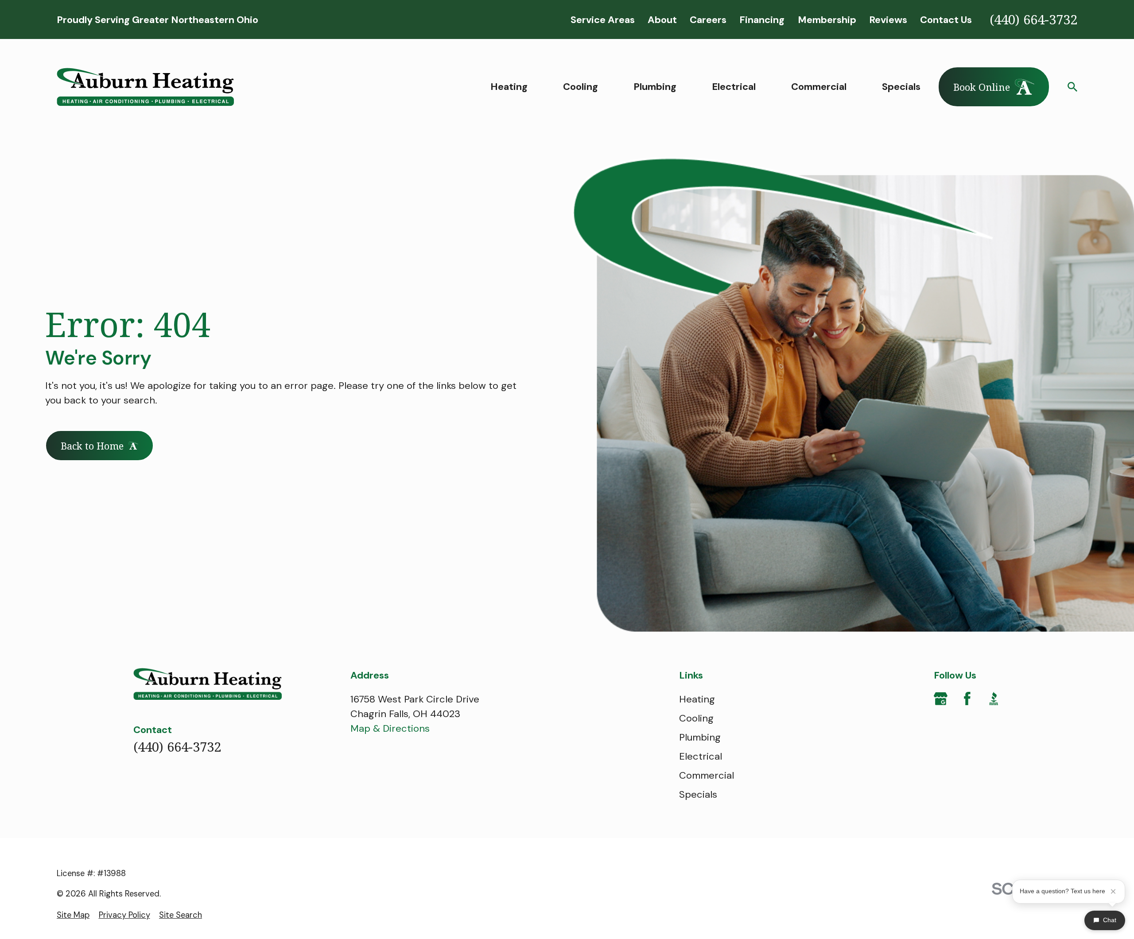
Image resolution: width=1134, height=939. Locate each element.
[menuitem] (73, 915)
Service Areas (603, 19)
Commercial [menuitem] (819, 86)
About (662, 19)
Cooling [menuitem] (580, 86)
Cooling (696, 718)
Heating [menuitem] (509, 86)
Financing (761, 19)
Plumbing (700, 737)
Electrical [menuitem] (734, 86)
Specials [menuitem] (901, 86)
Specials (698, 794)
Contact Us (946, 19)
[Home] (145, 87)
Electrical (700, 756)
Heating (697, 699)
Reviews (888, 19)
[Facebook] (967, 699)
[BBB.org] (994, 699)
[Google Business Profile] (941, 699)
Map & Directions (390, 728)
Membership (827, 19)
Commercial (706, 775)
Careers (708, 19)
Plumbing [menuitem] (654, 86)
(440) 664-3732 (1033, 19)
